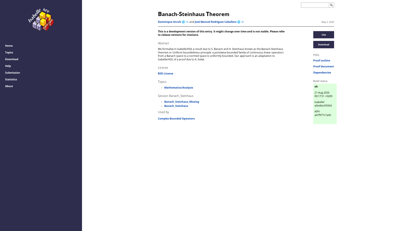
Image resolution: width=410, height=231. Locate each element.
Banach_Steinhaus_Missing (181, 101)
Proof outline (321, 60)
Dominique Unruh (169, 22)
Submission (12, 72)
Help (8, 66)
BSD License (165, 73)
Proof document (323, 66)
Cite (324, 34)
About (9, 86)
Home (9, 45)
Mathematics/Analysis (178, 87)
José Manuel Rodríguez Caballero (216, 22)
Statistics (11, 79)
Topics (9, 52)
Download (11, 59)
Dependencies (322, 72)
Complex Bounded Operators (176, 118)
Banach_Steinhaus (176, 106)
